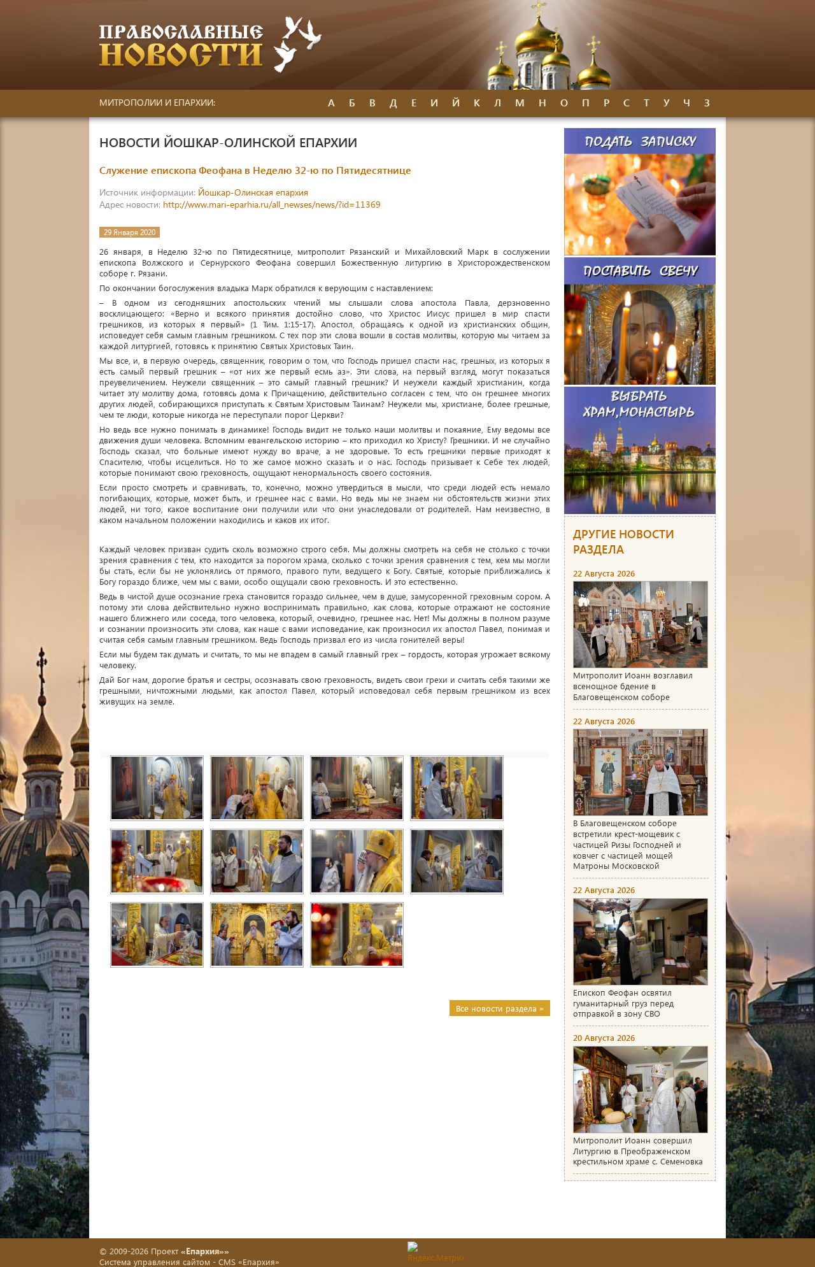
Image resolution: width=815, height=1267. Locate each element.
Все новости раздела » (500, 1008)
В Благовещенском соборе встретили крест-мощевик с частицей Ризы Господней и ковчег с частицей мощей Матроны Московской (627, 844)
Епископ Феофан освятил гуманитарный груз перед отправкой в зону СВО (623, 1003)
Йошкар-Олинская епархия (253, 192)
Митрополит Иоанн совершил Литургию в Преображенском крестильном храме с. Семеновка (638, 1151)
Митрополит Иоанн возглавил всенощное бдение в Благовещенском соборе (633, 685)
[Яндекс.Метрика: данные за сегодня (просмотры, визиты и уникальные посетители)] (436, 1252)
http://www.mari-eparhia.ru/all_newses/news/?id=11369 (272, 204)
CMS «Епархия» (249, 1261)
